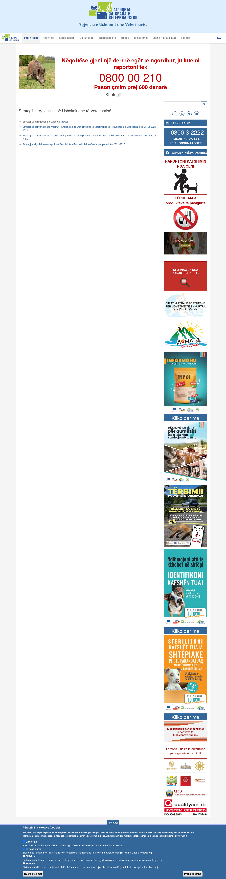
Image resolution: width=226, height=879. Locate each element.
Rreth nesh (31, 37)
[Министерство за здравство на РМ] (171, 765)
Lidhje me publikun (164, 37)
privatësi (113, 822)
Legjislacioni (66, 37)
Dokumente (86, 37)
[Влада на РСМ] (185, 780)
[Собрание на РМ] (185, 765)
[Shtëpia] (11, 37)
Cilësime (30, 856)
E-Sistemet (141, 37)
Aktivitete (48, 37)
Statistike (30, 863)
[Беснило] (185, 515)
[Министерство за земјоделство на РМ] (199, 765)
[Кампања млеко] (185, 452)
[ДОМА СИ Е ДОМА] (185, 334)
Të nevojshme (33, 849)
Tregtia (125, 37)
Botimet (185, 37)
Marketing (31, 841)
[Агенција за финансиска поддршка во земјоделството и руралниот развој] (171, 780)
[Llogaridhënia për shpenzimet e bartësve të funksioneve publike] (185, 731)
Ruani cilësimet (33, 874)
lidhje (64, 121)
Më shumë (181, 835)
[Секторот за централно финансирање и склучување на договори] (185, 792)
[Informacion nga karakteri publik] (185, 276)
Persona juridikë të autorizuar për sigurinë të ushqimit (185, 751)
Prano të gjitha (192, 874)
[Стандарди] (185, 807)
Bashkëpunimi (107, 37)
